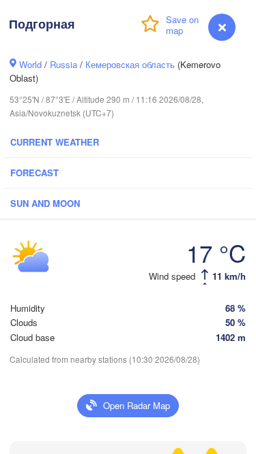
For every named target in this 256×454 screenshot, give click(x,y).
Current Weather (54, 141)
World (30, 64)
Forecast (34, 172)
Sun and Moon (45, 203)
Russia (63, 64)
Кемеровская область (130, 64)
